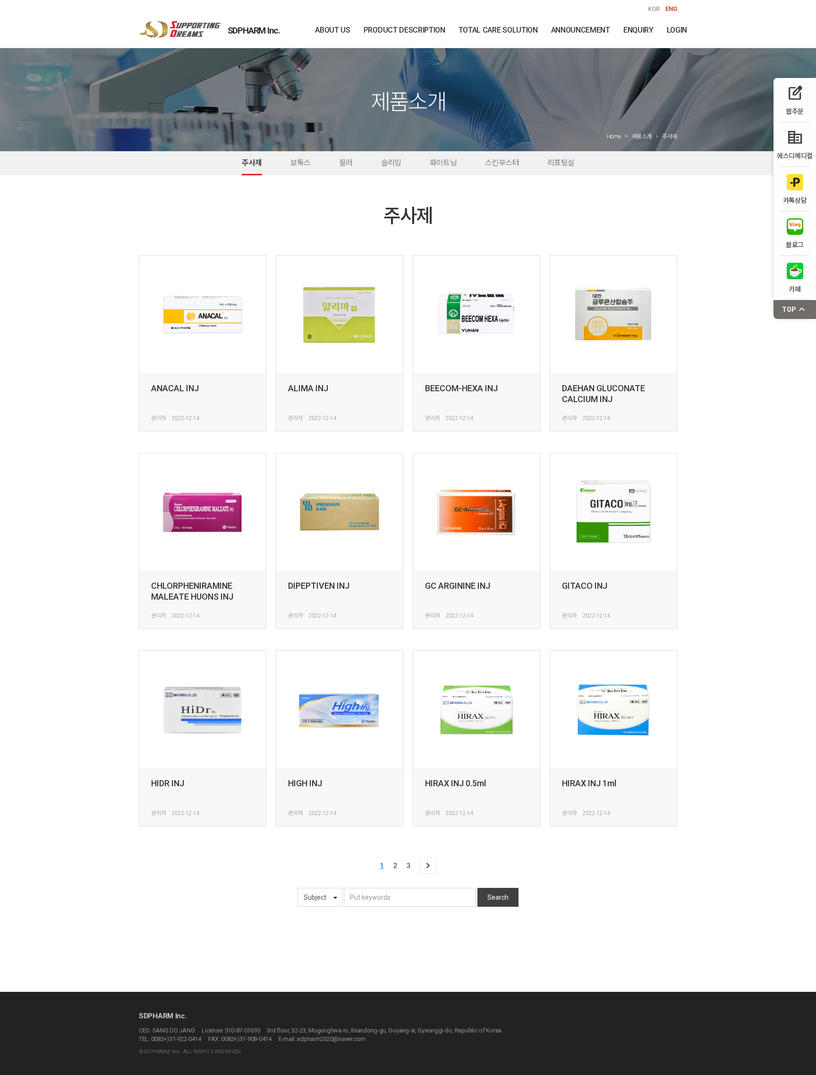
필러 (346, 162)
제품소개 (642, 136)
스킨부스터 (502, 162)
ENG (671, 8)
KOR (654, 8)
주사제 (252, 162)
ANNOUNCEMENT (580, 30)
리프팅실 (560, 162)
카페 (794, 288)
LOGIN (677, 30)
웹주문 (795, 100)
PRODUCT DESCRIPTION (404, 30)
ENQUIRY (638, 30)
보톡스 (300, 162)
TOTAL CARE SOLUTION (498, 30)
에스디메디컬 (794, 144)
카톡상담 (795, 200)
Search (498, 897)
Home (614, 136)
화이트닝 (443, 162)
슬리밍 (391, 162)
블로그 (795, 244)
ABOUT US (332, 30)
